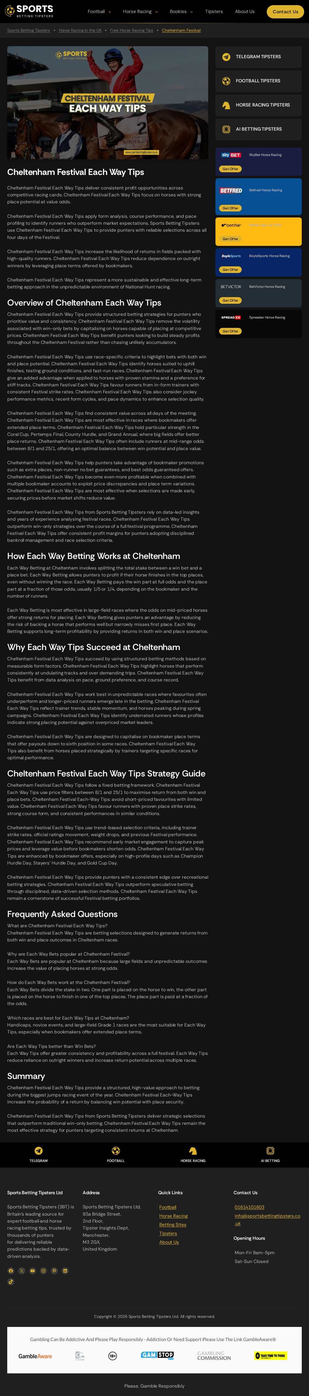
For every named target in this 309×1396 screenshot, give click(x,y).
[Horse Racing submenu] (156, 11)
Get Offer (230, 169)
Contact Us (285, 12)
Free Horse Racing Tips (131, 30)
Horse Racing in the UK (80, 30)
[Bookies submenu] (191, 11)
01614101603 (249, 1207)
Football (167, 1207)
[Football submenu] (109, 11)
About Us (169, 1242)
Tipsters (168, 1233)
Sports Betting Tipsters (28, 30)
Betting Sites (172, 1225)
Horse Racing (173, 1216)
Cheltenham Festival (181, 30)
